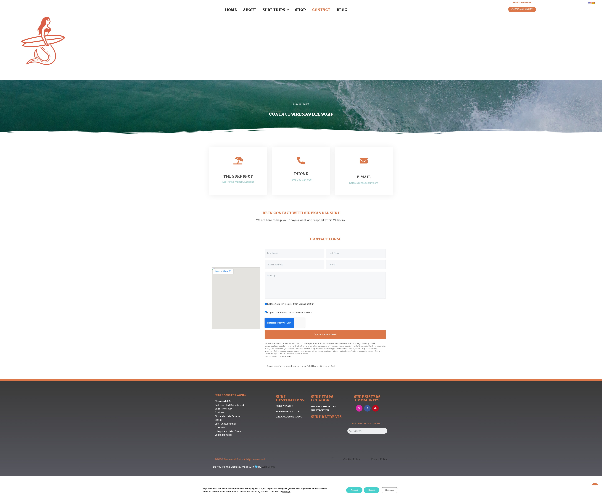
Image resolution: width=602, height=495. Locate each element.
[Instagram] (359, 408)
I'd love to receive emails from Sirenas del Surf (290, 304)
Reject (371, 490)
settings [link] (286, 491)
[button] (522, 9)
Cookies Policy (351, 459)
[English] (589, 3)
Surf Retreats (326, 417)
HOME (231, 10)
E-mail (364, 177)
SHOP (300, 10)
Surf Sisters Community (367, 398)
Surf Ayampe (284, 406)
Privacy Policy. (285, 356)
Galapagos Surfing (289, 416)
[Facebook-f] (367, 408)
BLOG (342, 10)
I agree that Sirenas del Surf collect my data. (289, 313)
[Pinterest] (375, 408)
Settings (389, 490)
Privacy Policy (379, 459)
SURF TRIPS (274, 10)
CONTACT (321, 10)
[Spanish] (593, 3)
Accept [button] (354, 490)
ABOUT (249, 10)
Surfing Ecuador (287, 411)
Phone (301, 173)
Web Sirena (268, 466)
